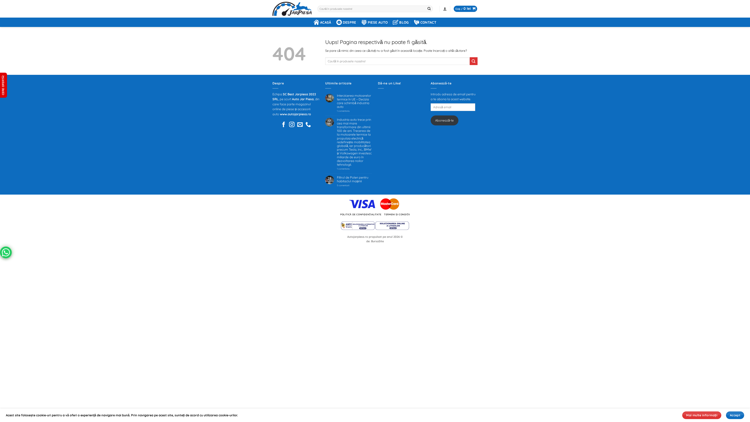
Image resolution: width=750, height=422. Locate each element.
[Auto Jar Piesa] (292, 8)
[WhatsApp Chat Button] (6, 252)
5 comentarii (348, 185)
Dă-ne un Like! (389, 83)
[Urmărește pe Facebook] (283, 125)
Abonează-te (444, 120)
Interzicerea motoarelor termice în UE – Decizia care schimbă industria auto (354, 101)
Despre (349, 22)
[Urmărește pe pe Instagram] (292, 125)
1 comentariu (349, 111)
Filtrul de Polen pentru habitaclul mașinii (352, 179)
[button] (445, 8)
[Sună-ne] (308, 125)
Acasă (325, 22)
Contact (428, 22)
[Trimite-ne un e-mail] (300, 125)
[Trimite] (429, 8)
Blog (404, 22)
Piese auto (378, 22)
